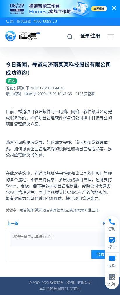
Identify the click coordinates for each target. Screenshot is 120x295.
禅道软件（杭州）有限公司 (70, 283)
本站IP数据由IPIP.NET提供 (60, 289)
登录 (101, 254)
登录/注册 (90, 35)
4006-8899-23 (45, 21)
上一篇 (12, 223)
